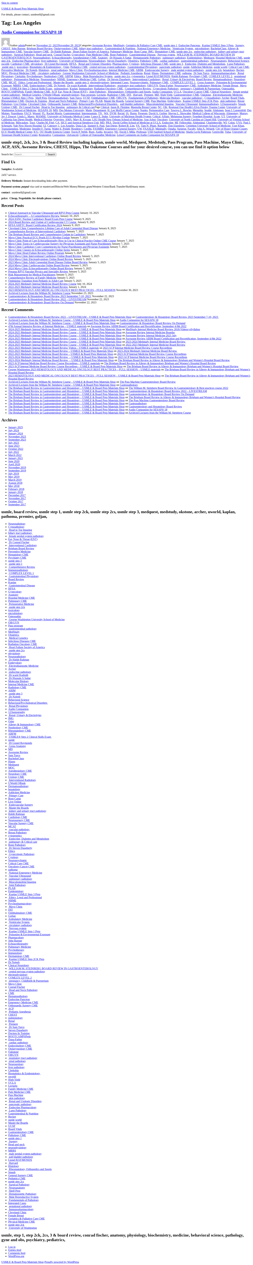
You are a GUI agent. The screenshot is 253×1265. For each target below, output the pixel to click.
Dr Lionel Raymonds (56, 63)
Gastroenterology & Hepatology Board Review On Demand (41, 302)
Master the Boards (63, 82)
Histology (44, 70)
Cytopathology (212, 97)
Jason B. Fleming (119, 107)
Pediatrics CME (79, 67)
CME (25, 85)
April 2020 (14, 464)
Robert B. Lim (126, 125)
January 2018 (15, 492)
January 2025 (15, 427)
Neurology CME (17, 773)
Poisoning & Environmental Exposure (29, 934)
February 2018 (16, 489)
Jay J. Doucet (8, 116)
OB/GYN (152, 85)
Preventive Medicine (12, 70)
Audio (99, 131)
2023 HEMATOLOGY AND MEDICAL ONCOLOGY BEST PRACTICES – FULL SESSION (61, 290)
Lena (119, 134)
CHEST (5, 48)
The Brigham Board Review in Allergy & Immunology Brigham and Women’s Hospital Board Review (174, 360)
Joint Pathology (97, 91)
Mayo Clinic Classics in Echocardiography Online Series (39, 249)
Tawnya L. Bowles (181, 110)
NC (160, 107)
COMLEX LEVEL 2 (220, 76)
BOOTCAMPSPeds (12, 91)
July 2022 (13, 452)
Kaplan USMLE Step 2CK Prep (200, 101)
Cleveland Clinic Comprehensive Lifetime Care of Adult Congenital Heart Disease (53, 228)
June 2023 (13, 445)
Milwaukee (22, 122)
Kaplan (74, 88)
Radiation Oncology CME (108, 88)
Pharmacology (120, 63)
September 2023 (17, 439)
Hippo (155, 73)
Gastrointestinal (71, 113)
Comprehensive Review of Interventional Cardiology (37, 231)
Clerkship (20, 76)
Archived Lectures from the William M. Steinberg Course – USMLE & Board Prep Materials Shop (62, 320)
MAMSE (41, 116)
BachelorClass (218, 48)
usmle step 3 (176, 63)
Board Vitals (237, 97)
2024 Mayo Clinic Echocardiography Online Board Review (40, 268)
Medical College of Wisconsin (208, 113)
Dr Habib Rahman (60, 51)
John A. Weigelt (205, 128)
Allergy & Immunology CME (24, 724)
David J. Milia (127, 131)
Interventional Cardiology (146, 79)
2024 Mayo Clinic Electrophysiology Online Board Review (40, 259)
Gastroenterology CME (186, 94)
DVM (113, 113)
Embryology (174, 101)
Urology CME (9, 107)
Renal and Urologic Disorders (94, 63)
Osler (66, 67)
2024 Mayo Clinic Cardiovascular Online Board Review (39, 265)
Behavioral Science (238, 60)
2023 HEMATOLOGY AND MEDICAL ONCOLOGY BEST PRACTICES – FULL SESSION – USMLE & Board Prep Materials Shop (84, 375)
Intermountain (89, 113)
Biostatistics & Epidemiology (46, 67)
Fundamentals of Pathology (143, 97)
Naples (144, 110)
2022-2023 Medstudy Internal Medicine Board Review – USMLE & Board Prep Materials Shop (60, 350)
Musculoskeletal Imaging (159, 104)
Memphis (198, 110)
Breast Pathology (17, 832)
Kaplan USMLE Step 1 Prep (17, 97)
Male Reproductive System (97, 76)
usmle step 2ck (213, 70)
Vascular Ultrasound (186, 104)
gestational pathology (20, 1206)
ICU (36, 131)
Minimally (160, 128)
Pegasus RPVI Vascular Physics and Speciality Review (38, 271)
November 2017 (17, 498)
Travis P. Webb (79, 131)
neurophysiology (70, 94)
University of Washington (73, 60)
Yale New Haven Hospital (27, 125)
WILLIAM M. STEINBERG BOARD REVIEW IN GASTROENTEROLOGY (53, 968)
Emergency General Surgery (120, 128)
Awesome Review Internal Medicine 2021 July (151, 335)
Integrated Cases (119, 82)
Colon (231, 122)
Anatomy (103, 57)
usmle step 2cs (184, 51)
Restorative (45, 134)
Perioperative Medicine (26, 79)
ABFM (69, 76)
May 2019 (13, 476)
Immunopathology (209, 104)
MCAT (12, 82)
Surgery (239, 45)
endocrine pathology (204, 51)
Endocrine (167, 122)
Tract (32, 122)
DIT (129, 94)
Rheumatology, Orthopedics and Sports (129, 91)
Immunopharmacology (223, 73)
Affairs (165, 116)
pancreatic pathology (170, 67)
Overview (58, 119)
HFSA (72, 63)
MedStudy (118, 45)
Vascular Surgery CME (36, 51)
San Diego (111, 125)
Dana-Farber (166, 85)
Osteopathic (228, 88)
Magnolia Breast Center (143, 107)
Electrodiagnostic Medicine (227, 94)
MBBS (17, 85)
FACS (27, 113)
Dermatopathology (58, 97)
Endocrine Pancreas (189, 45)
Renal (147, 73)
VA (138, 125)
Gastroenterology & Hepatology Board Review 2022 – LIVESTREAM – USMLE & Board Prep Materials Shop (69, 317)
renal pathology (59, 70)
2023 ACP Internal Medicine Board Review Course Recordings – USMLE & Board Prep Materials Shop (65, 366)
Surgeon (181, 128)
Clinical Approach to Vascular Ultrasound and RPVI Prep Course (43, 212)
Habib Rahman (179, 76)
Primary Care (86, 101)
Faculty (192, 128)
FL (43, 113)
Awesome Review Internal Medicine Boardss (150, 332)
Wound (36, 113)
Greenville (218, 131)
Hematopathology (222, 79)
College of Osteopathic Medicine (97, 134)
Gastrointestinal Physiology (142, 67)
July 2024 (13, 430)
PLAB (99, 101)
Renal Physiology (18, 705)
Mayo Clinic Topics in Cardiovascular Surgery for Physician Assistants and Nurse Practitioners (59, 243)
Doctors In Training (36, 101)
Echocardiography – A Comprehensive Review (34, 215)
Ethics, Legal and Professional (34, 82)
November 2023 (17, 436)
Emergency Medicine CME (82, 79)
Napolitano (17, 113)
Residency (76, 128)
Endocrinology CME (41, 85)
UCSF (86, 97)
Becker (240, 70)
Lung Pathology (235, 63)
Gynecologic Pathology (165, 88)
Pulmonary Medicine (121, 51)
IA (127, 113)
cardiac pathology (169, 60)
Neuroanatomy (218, 60)
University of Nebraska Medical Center (68, 116)
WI (225, 122)
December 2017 (17, 495)
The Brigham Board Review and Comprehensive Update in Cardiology (47, 234)
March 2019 (15, 479)
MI (176, 122)
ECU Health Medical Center (16, 131)
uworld (5, 63)
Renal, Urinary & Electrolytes (178, 79)
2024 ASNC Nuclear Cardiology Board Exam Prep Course (40, 219)
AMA (68, 119)
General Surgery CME (137, 101)
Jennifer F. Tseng (41, 128)
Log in (11, 1246)
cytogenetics (138, 76)
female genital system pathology (26, 536)
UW (139, 128)
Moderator (25, 128)
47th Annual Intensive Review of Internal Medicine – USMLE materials (47, 326)
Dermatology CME (170, 73)
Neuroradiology (97, 60)
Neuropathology (41, 57)
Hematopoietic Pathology (147, 57)
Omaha (172, 128)
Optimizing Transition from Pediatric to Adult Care (35, 280)
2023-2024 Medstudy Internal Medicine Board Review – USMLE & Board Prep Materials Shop (61, 357)
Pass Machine (158, 101)
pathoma (187, 73)
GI (44, 125)
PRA (108, 122)
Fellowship (185, 122)
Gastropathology (129, 384)
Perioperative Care (159, 110)
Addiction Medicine (201, 67)
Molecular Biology (170, 97)
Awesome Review (102, 45)
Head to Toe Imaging (53, 107)
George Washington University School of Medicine (90, 73)
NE (116, 131)
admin (21, 45)
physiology (37, 63)
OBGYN (121, 97)
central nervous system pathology (107, 67)
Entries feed (14, 1250)
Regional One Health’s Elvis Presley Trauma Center (197, 107)
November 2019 (17, 467)
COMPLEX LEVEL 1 (182, 82)
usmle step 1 (170, 45)
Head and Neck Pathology (62, 101)
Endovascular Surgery (156, 70)
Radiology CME (116, 94)
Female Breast (230, 85)
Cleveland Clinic (37, 104)
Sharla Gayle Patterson (198, 131)
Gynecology (78, 54)
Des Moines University (71, 110)
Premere (148, 94)
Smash (241, 104)
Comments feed (16, 1253)
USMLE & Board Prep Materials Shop (22, 8)
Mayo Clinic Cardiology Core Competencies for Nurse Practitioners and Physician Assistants (58, 246)
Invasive (108, 131)
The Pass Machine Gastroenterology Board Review (148, 381)
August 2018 (15, 482)
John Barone (18, 48)
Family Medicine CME (37, 91)
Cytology (134, 63)
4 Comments (150, 134)
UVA (239, 122)
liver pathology (49, 60)
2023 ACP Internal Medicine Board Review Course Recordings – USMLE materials (54, 363)
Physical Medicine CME (22, 73)
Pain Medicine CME (97, 54)
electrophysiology (99, 82)
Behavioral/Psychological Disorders (98, 104)
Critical (156, 116)
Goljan (101, 79)
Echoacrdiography (62, 57)
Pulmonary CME (159, 82)
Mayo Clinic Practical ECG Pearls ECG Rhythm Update (39, 237)
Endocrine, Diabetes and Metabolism (204, 63)
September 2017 (17, 504)
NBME (61, 79)
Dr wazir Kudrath (77, 85)
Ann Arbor (150, 119)
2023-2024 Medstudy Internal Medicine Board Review (156, 341)
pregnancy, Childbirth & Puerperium (200, 88)
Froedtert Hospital (202, 116)
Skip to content (9, 2)
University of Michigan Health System (130, 116)
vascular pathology (192, 97)
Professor (141, 131)
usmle (186, 67)
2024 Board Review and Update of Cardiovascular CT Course (42, 222)
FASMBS (98, 128)
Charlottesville (214, 122)
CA (57, 122)
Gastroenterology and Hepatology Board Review (155, 406)
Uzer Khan (238, 125)
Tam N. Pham (148, 125)
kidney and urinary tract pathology (27, 810)
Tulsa (228, 131)
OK (165, 107)
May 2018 (13, 486)
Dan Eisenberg (176, 125)
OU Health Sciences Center (55, 131)
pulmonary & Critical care (80, 107)
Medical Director (43, 119)
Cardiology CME (19, 63)
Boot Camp (140, 51)
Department (99, 110)
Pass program (88, 94)
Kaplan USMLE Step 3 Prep (217, 45)
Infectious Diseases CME (154, 63)
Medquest (209, 57)
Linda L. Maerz (25, 116)
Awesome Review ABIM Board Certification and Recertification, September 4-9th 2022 (138, 326)
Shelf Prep (41, 97)
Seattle (208, 110)
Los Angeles (67, 125)
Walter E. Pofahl (61, 128)
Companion (58, 134)
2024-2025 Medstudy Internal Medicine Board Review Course (42, 283)
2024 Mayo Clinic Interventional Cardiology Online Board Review (44, 256)
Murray (243, 113)
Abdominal (199, 122)
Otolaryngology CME (66, 48)
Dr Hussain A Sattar (120, 57)
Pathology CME (149, 60)
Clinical (105, 107)
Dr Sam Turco (201, 73)
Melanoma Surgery (181, 116)
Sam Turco (76, 97)
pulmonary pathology (174, 57)
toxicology (22, 67)
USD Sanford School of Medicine (166, 131)
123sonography (228, 104)
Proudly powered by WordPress (61, 1262)
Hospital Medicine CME (229, 57)
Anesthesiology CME (84, 57)
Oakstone (206, 94)
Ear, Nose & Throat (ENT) (72, 91)
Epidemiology (194, 57)
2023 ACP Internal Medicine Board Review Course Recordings (137, 347)
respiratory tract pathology (131, 85)
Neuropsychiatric (139, 82)
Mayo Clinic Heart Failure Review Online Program (36, 253)
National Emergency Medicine (153, 48)
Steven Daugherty (116, 60)
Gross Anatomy (205, 82)
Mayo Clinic (76, 70)
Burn (91, 131)
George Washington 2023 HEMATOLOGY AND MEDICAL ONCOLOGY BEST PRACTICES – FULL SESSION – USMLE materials (84, 369)
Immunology (86, 88)
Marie (89, 110)
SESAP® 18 (45, 110)
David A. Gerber (158, 113)
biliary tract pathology (91, 48)
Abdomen (218, 110)
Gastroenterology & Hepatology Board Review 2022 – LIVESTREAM (47, 299)
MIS (55, 110)
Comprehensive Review (137, 88)
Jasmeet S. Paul (95, 125)
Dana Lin (81, 125)
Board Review (204, 79)
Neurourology (48, 79)
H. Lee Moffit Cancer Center (123, 110)
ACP (54, 91)
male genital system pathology (187, 70)
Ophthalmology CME (103, 97)
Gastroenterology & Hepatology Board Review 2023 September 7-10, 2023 (49, 296)
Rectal (121, 113)
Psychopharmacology (95, 70)
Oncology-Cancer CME (196, 91)
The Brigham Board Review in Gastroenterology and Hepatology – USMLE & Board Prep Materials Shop (66, 388)
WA (106, 113)
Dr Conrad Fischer (29, 107)
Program (142, 113)
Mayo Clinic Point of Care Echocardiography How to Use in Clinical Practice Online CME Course (62, 240)
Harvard (137, 94)
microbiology (202, 48)
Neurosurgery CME (185, 85)
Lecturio (101, 94)
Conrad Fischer (62, 54)
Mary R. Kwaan (82, 119)
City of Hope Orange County (231, 128)
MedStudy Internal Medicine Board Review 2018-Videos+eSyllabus (163, 329)
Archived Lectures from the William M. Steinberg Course (39, 293)
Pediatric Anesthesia (131, 73)
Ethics (77, 76)
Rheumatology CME (12, 101)
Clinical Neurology (220, 91)
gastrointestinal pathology (194, 60)
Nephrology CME (54, 76)
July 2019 (13, 473)
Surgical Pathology (24, 54)
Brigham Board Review (39, 48)
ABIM (139, 70)
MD (157, 94)
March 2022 (15, 455)
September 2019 (17, 470)
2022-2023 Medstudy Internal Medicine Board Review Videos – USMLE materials (53, 347)
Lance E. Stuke (99, 116)
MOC (4, 73)
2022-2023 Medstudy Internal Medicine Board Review (38, 286)
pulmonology (61, 88)
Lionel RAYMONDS (158, 76)
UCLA (177, 91)
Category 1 (53, 125)
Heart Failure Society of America (90, 51)
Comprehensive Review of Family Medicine (32, 277)
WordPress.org (16, 1256)
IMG (151, 51)
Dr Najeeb (31, 70)
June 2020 (13, 461)
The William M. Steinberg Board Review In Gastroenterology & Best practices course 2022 (178, 388)
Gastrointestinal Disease (142, 54)
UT (223, 116)
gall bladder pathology (131, 104)
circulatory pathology (49, 73)
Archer (225, 97)
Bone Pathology (118, 54)
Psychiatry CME (198, 76)
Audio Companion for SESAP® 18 (31, 32)
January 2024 (15, 433)
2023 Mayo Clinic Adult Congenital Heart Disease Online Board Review (48, 262)
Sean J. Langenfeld (235, 110)
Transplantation (9, 128)
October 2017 (15, 501)
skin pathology (228, 101)
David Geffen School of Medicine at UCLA (137, 122)
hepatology (229, 70)
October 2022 (15, 448)
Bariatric (162, 125)
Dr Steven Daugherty (118, 79)
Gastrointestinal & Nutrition (120, 48)
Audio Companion (162, 91)
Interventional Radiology (101, 85)
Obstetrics (133, 60)
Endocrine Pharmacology (26, 60)
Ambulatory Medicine (209, 85)
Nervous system (166, 54)
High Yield (166, 94)
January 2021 (15, 458)
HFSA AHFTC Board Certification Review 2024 (35, 225)
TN (100, 113)
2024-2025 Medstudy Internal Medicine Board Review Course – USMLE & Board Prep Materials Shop (65, 329)
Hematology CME (165, 51)
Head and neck (44, 54)
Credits (88, 128)
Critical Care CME (239, 67)
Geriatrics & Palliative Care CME (144, 45)
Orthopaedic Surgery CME (62, 104)
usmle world (220, 67)
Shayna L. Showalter (179, 113)
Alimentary (232, 113)
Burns (133, 113)
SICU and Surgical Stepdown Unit (80, 122)
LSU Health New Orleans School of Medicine (117, 119)
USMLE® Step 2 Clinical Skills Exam (31, 88)
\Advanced (72, 134)
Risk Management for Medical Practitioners (31, 274)
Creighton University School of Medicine (208, 125)
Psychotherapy (35, 76)
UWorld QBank (51, 94)
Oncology (162, 119)
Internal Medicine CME (122, 70)
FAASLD (148, 128)
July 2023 (13, 442)
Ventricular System (183, 48)
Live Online (20, 104)
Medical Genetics (31, 94)
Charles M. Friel (45, 122)
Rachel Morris (54, 113)
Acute (216, 116)
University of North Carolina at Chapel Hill (192, 119)
